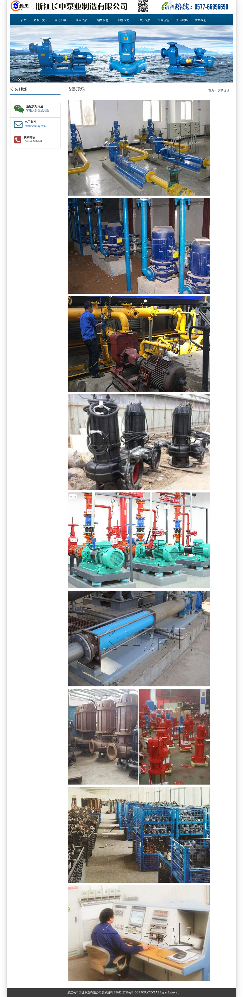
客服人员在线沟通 (37, 110)
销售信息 (103, 20)
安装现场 (182, 20)
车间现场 (163, 20)
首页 (24, 20)
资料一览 (40, 20)
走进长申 (61, 20)
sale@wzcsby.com (35, 126)
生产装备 (145, 20)
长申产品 (82, 20)
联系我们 (200, 20)
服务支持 (124, 20)
